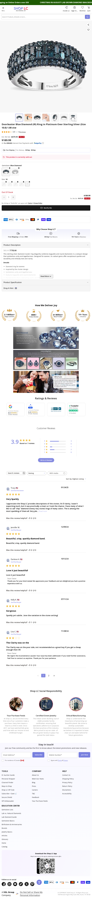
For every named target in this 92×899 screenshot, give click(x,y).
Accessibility (66, 794)
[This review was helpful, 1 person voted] (29, 622)
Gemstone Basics (8, 821)
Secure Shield (7, 797)
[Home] (23, 9)
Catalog (4, 847)
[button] (43, 143)
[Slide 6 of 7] (64, 118)
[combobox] (43, 17)
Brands (4, 828)
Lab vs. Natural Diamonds (11, 813)
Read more (43, 511)
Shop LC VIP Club (8, 790)
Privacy (65, 760)
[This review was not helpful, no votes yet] (33, 518)
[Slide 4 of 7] (46, 118)
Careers (35, 790)
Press (34, 786)
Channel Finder (7, 782)
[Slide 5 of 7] (55, 118)
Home (4, 843)
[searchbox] (14, 473)
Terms (60, 760)
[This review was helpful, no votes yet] (29, 518)
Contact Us (66, 775)
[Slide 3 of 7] (37, 118)
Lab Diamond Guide (9, 817)
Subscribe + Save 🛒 (9, 794)
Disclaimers (66, 790)
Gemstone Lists (7, 810)
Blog (33, 782)
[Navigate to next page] (54, 675)
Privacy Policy (67, 782)
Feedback (35, 797)
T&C (33, 794)
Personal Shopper (8, 779)
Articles (4, 835)
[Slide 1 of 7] (19, 118)
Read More (45, 276)
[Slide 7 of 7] (73, 118)
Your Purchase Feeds (40, 801)
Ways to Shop (7, 786)
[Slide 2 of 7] (28, 118)
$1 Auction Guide (8, 775)
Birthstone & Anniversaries (12, 824)
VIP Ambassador (8, 801)
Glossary (5, 839)
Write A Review (46, 460)
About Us (35, 775)
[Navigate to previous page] (38, 675)
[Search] (87, 17)
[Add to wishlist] (88, 30)
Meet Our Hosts (38, 779)
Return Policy (67, 786)
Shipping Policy (68, 779)
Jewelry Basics (7, 832)
